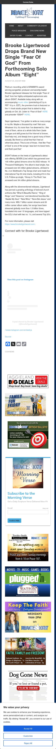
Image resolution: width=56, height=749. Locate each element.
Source (8, 336)
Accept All (28, 728)
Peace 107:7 (27, 13)
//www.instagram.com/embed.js (18, 330)
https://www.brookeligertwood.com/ (20, 224)
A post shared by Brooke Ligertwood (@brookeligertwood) (27, 323)
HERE (45, 111)
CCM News (9, 351)
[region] (28, 726)
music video (23, 102)
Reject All (28, 743)
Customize (28, 736)
